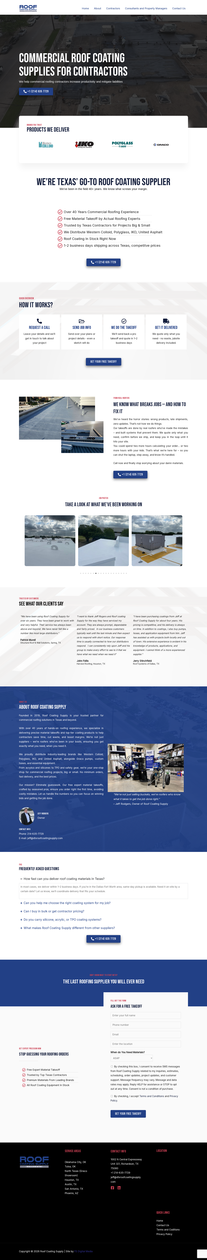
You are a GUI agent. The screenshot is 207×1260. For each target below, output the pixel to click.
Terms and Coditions (168, 1229)
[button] (80, 573)
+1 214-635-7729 (120, 1172)
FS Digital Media (83, 1251)
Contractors (113, 8)
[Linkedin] (119, 1188)
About (97, 8)
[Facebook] (112, 1188)
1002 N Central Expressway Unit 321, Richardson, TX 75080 (126, 1164)
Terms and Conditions (151, 1096)
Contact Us (178, 8)
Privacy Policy (164, 1234)
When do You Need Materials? (128, 1052)
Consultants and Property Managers (146, 8)
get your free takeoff (128, 1114)
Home (85, 8)
